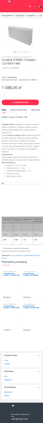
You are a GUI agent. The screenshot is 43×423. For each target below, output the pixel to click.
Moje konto (8, 392)
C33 (40, 15)
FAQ (5, 376)
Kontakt (7, 364)
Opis (4, 110)
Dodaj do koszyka (21, 102)
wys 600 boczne (27, 57)
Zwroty (6, 395)
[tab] (4, 111)
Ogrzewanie (19, 15)
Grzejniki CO (31, 15)
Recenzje (35, 110)
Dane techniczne (19, 110)
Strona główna (7, 15)
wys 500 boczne (11, 304)
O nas (6, 360)
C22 (4, 271)
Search (30, 6)
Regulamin (8, 380)
